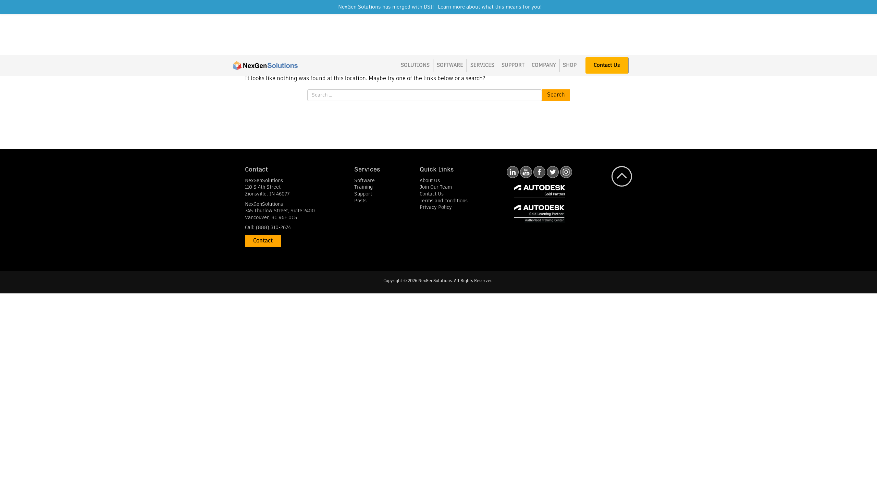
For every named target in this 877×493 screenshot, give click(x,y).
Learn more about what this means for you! (490, 7)
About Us (430, 180)
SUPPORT (513, 65)
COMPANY (544, 65)
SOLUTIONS (415, 65)
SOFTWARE (450, 65)
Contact (263, 241)
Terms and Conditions (444, 201)
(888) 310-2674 (273, 227)
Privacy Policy (436, 207)
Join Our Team (436, 187)
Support (363, 194)
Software (364, 180)
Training (363, 187)
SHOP (570, 65)
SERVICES (482, 65)
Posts (360, 201)
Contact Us (607, 65)
